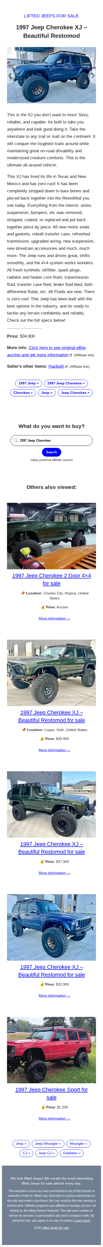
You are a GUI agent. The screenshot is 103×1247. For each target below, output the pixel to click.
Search (51, 452)
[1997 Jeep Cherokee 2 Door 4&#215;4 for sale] (51, 568)
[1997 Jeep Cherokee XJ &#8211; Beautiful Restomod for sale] (51, 705)
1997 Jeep (27, 383)
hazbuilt (56, 366)
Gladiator (70, 1153)
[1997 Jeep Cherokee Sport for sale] (51, 1082)
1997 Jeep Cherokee (64, 383)
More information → (54, 618)
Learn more (82, 1220)
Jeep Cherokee (73, 393)
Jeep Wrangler (46, 1143)
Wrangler (77, 1143)
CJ (25, 1153)
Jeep (45, 393)
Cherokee (22, 393)
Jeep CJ (45, 1153)
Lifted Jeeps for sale (51, 15)
